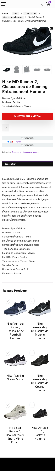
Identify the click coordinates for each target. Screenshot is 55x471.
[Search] (41, 4)
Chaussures (30, 13)
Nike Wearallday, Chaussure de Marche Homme (39, 331)
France (18, 141)
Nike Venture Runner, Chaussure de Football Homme (15, 331)
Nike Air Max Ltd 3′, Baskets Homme (40, 433)
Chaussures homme (13, 17)
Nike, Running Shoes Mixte (15, 377)
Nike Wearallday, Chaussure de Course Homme (39, 383)
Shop (15, 13)
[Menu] (3, 4)
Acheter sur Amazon (27, 116)
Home (5, 13)
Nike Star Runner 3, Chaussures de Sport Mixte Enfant (15, 435)
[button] (51, 28)
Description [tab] (10, 164)
